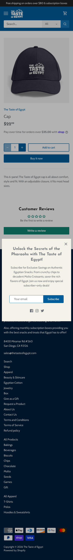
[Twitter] (42, 310)
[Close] (66, 244)
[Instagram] (37, 310)
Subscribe (53, 299)
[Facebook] (31, 310)
